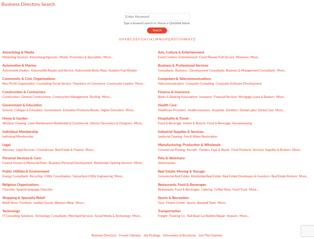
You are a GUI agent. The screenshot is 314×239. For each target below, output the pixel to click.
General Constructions (36, 96)
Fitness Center (175, 202)
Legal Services (25, 149)
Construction (11, 96)
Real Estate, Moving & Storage (181, 171)
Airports (232, 216)
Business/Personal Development (70, 163)
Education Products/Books (81, 110)
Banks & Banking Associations (178, 96)
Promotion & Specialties (86, 57)
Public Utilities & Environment (25, 171)
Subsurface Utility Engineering (93, 176)
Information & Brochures (179, 235)
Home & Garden (15, 118)
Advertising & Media (18, 52)
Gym (161, 202)
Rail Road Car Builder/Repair (206, 216)
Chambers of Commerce (89, 83)
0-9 (121, 39)
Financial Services (225, 96)
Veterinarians (166, 163)
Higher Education (112, 110)
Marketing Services (15, 57)
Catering (206, 189)
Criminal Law (44, 149)
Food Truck (239, 189)
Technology (11, 211)
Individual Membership (20, 132)
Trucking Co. (177, 216)
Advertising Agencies (44, 57)
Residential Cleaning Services (113, 163)
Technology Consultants (51, 216)
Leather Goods (43, 202)
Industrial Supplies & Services (180, 132)
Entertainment (188, 57)
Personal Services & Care (21, 158)
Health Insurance (199, 110)
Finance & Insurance (174, 92)
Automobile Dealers (15, 70)
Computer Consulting (200, 83)
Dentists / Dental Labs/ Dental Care (250, 110)
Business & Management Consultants (250, 70)
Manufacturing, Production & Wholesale (189, 145)
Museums (242, 57)
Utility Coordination (57, 176)
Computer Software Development (238, 83)
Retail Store (10, 202)
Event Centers (167, 57)
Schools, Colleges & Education (22, 110)
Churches (8, 189)
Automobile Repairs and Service (52, 70)
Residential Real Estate (206, 176)
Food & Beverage (169, 123)
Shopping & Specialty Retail (23, 198)
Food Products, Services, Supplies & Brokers (261, 149)
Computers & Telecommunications (184, 79)
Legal (6, 145)
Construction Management (70, 96)
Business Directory (104, 235)
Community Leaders (120, 83)
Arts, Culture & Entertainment (181, 52)
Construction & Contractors (23, 92)
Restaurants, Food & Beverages (182, 185)
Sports (191, 202)
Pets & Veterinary (171, 158)
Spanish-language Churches (34, 189)
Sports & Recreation (173, 198)
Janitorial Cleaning (170, 136)
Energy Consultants (15, 176)
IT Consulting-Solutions (17, 216)
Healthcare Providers (172, 110)
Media (63, 57)
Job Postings (151, 235)
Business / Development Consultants (199, 70)
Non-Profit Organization (18, 83)
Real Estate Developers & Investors (246, 176)
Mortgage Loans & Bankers (257, 96)
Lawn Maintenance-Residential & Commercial (58, 123)
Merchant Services (80, 216)
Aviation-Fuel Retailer (122, 70)
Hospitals (218, 110)
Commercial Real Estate (173, 176)
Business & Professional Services (183, 65)
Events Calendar (130, 235)
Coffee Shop (222, 189)
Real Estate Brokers (284, 176)
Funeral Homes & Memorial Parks (24, 163)
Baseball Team (206, 202)
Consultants (166, 70)
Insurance (205, 96)
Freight (162, 216)
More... (108, 57)
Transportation (169, 211)
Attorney (8, 149)
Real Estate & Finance (69, 149)
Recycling (36, 176)
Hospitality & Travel (173, 118)
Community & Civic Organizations (28, 79)
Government (52, 110)
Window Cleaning (14, 123)
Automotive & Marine (19, 65)
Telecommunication (171, 83)
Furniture (25, 202)
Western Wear (64, 202)
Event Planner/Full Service (216, 57)
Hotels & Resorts (194, 123)
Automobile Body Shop (91, 70)
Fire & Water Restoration (200, 136)
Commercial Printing (171, 149)
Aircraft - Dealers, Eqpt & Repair (208, 149)
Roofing (95, 96)
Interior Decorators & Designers (111, 123)
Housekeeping (242, 123)
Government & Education (22, 105)
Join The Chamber (210, 235)
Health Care (167, 105)
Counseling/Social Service (54, 83)
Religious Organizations (20, 185)
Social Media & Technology (113, 216)
